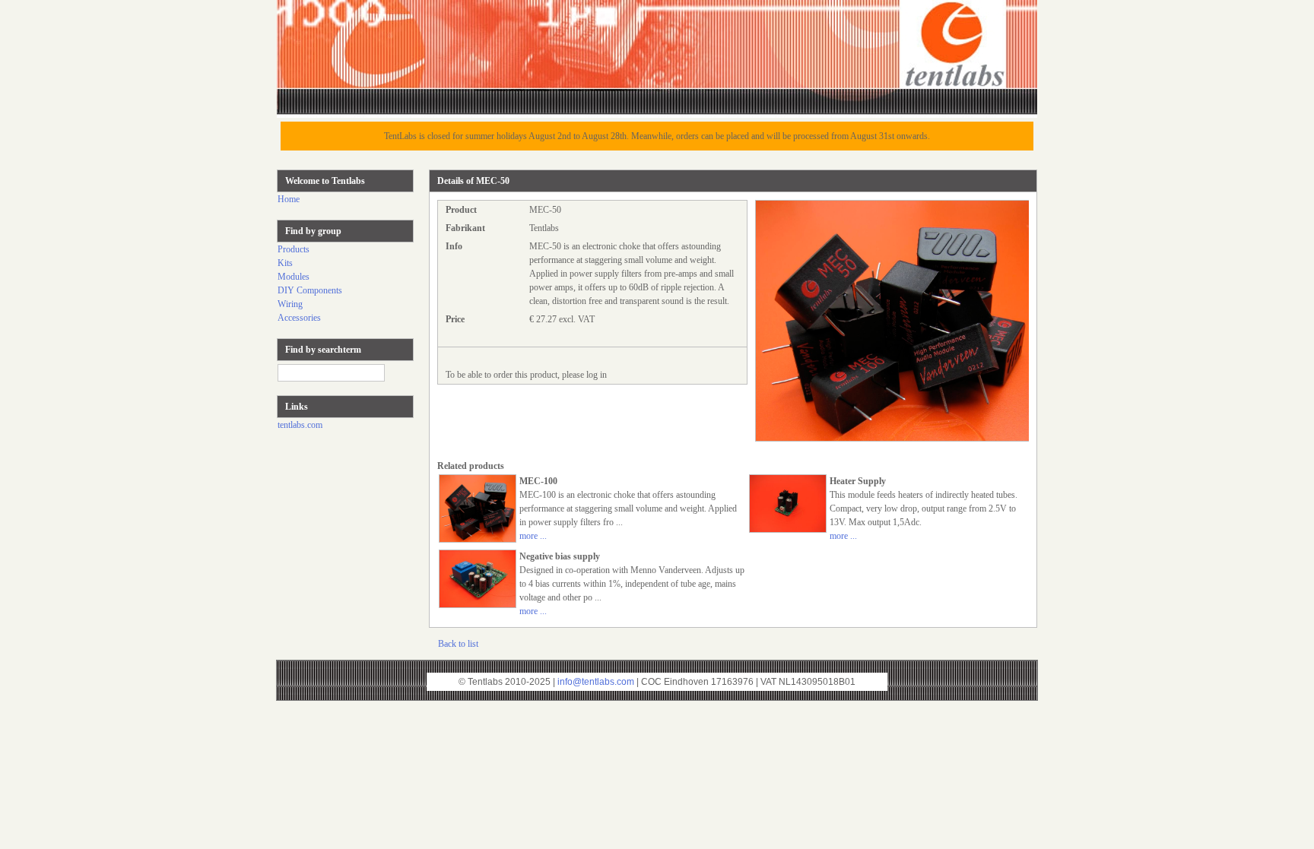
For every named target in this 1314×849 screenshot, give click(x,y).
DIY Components (310, 290)
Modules (293, 276)
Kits (285, 263)
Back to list (458, 643)
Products (293, 249)
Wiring (290, 304)
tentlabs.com (300, 425)
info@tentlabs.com (595, 681)
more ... (533, 536)
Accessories (299, 317)
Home (289, 199)
